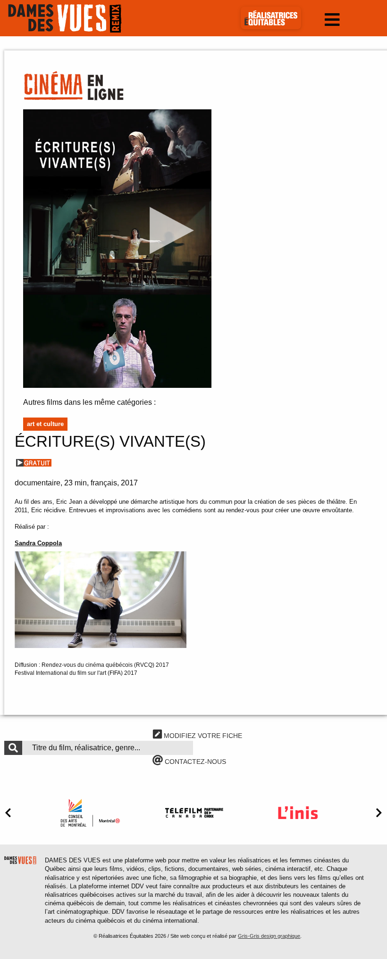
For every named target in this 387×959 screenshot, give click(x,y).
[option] (90, 812)
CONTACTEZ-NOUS (194, 761)
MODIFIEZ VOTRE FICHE (202, 735)
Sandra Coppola (38, 543)
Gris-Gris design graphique (269, 936)
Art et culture (45, 423)
